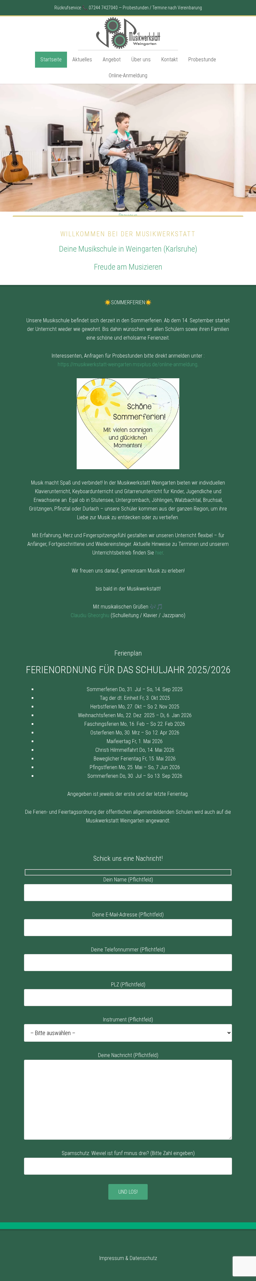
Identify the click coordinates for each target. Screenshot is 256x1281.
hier (159, 553)
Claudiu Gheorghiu (90, 615)
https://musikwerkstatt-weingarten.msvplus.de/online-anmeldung (127, 364)
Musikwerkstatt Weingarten (128, 33)
